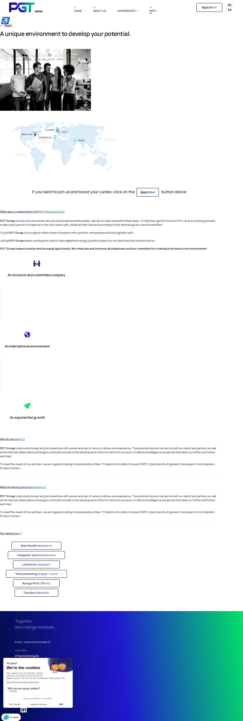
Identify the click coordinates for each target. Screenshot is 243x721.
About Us (99, 10)
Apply (153, 10)
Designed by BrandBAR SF (37, 642)
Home (78, 10)
